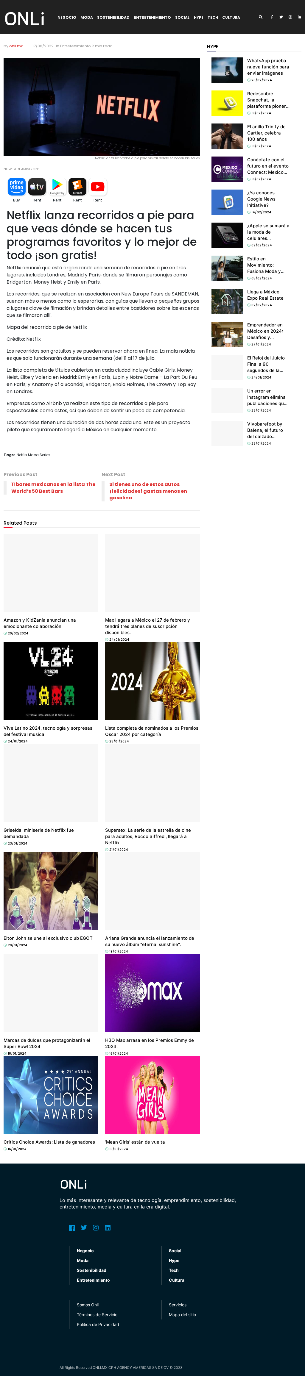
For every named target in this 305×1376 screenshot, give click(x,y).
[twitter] (281, 17)
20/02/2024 (17, 633)
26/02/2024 (261, 80)
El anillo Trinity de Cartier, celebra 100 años (266, 133)
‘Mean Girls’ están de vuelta (135, 1142)
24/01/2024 (118, 639)
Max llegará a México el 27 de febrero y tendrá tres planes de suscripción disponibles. (147, 626)
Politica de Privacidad (98, 1324)
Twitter (84, 1228)
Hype (198, 17)
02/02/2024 (261, 305)
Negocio (66, 17)
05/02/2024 (261, 278)
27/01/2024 (260, 344)
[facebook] (272, 17)
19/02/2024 (260, 113)
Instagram (96, 1228)
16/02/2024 (260, 179)
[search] (263, 17)
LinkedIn (108, 1228)
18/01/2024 (17, 1053)
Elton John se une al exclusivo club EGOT (48, 938)
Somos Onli (88, 1304)
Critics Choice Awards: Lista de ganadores (49, 1142)
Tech (213, 17)
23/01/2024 (118, 741)
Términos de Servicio (97, 1314)
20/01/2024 (17, 945)
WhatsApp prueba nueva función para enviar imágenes (268, 67)
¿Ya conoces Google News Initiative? (261, 199)
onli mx (16, 46)
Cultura (231, 17)
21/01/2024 (118, 849)
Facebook (72, 1228)
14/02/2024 (260, 212)
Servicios (177, 1304)
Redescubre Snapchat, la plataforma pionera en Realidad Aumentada (268, 106)
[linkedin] (300, 17)
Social (182, 17)
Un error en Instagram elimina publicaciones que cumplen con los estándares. (267, 403)
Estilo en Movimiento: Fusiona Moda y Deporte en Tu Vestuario (264, 271)
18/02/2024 (260, 146)
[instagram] (290, 17)
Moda (86, 17)
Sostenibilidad (113, 17)
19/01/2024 (118, 951)
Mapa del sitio (182, 1314)
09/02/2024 (261, 245)
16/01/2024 (118, 1053)
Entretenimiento (152, 17)
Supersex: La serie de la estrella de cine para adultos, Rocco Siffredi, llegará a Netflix (148, 836)
